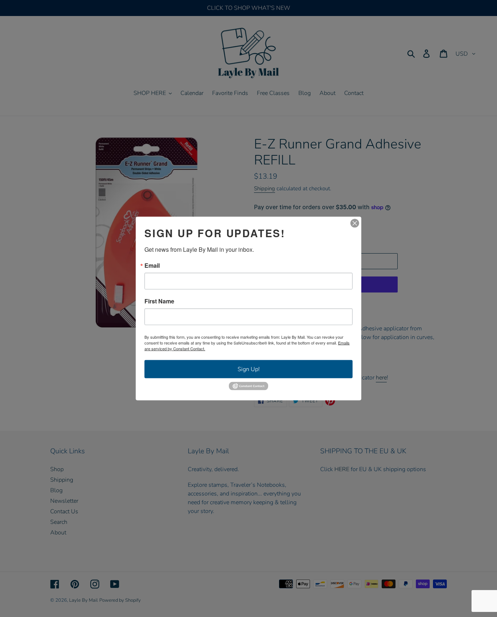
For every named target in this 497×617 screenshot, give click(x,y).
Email (152, 265)
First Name (159, 301)
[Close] (354, 223)
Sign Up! (249, 369)
